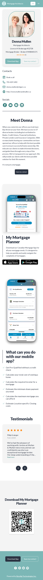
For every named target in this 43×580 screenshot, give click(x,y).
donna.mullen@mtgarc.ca (16, 87)
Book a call (10, 77)
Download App (13, 61)
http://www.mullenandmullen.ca (18, 92)
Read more (10, 457)
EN (33, 3)
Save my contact (30, 61)
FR (38, 3)
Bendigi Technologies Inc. (26, 576)
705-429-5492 (11, 82)
